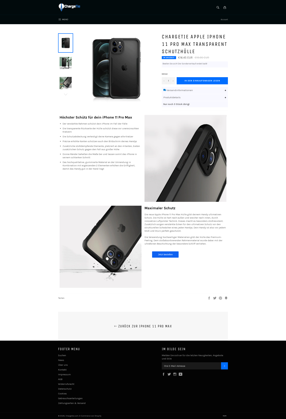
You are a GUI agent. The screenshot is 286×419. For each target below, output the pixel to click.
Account (224, 19)
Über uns (63, 364)
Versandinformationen (179, 90)
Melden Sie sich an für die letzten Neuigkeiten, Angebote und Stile (192, 357)
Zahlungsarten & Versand (72, 403)
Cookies (62, 393)
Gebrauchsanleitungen (70, 398)
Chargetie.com (72, 416)
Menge (165, 74)
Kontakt (62, 369)
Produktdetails (172, 97)
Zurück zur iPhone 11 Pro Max (144, 326)
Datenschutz (65, 388)
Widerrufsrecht (66, 384)
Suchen (62, 355)
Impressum (64, 374)
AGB (60, 379)
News (61, 360)
